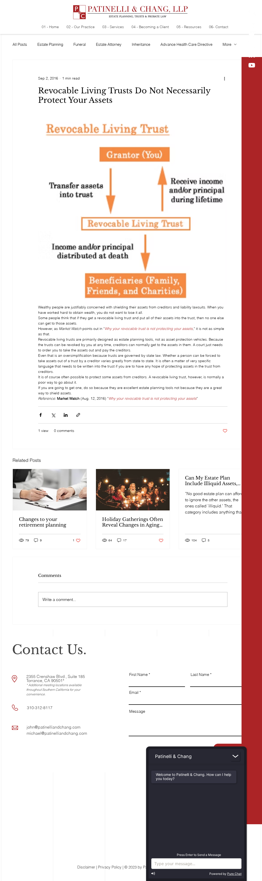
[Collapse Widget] (235, 756)
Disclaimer (86, 867)
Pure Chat (234, 874)
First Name (138, 674)
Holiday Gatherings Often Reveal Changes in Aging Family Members (132, 522)
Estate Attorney (109, 44)
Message (137, 711)
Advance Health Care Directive (186, 44)
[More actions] (224, 78)
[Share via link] (78, 414)
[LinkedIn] (252, 45)
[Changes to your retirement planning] (50, 489)
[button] (252, 873)
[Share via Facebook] (40, 414)
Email (133, 692)
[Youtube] (252, 65)
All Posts (20, 44)
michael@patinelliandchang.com (57, 733)
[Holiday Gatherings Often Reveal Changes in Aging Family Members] (133, 489)
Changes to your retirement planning (42, 522)
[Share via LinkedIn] (65, 414)
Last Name (200, 674)
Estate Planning (50, 44)
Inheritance (141, 44)
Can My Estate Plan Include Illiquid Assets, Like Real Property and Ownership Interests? (212, 480)
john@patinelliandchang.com (53, 727)
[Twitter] (252, 34)
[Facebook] (252, 24)
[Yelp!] (252, 14)
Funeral (79, 44)
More (227, 44)
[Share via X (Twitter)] (53, 414)
